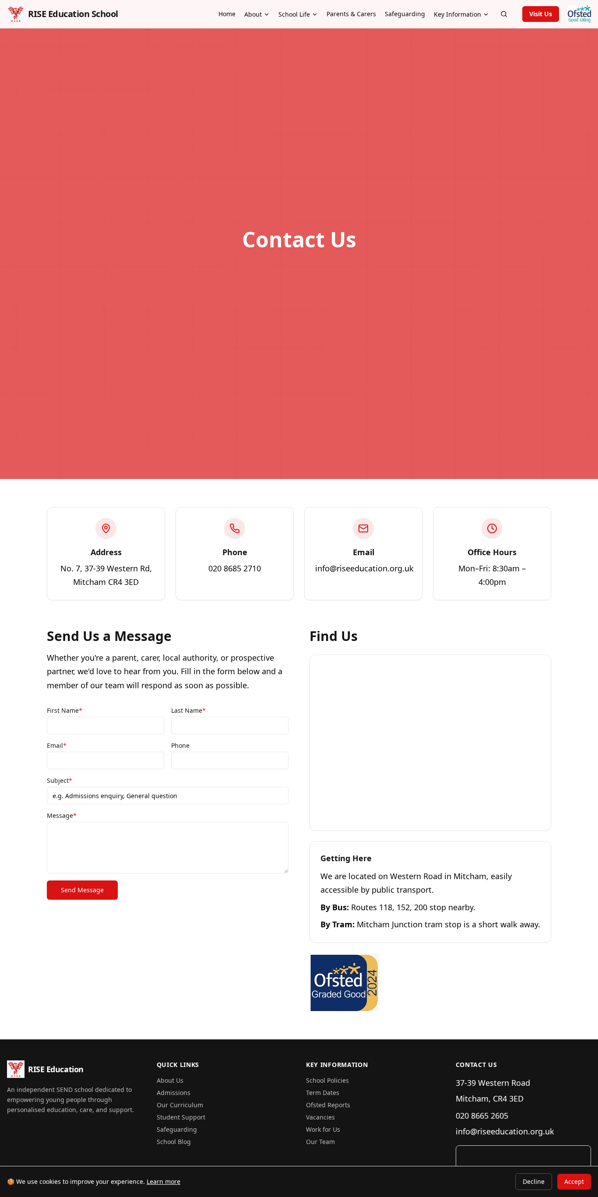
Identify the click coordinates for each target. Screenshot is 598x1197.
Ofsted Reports (328, 1105)
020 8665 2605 (482, 1115)
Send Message (82, 890)
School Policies (327, 1080)
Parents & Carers (351, 14)
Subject (59, 780)
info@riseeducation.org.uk (505, 1131)
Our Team (320, 1141)
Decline (534, 1181)
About (253, 14)
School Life (294, 14)
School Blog (174, 1141)
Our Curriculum (180, 1105)
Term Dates (322, 1092)
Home (227, 14)
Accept (574, 1181)
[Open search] (504, 14)
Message (62, 815)
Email (57, 745)
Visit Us (540, 14)
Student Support (181, 1117)
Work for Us (323, 1129)
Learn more (163, 1181)
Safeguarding (405, 14)
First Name (64, 710)
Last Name (188, 710)
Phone (180, 745)
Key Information (457, 14)
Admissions (173, 1092)
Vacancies (320, 1117)
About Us (170, 1080)
